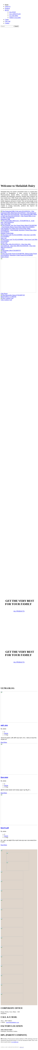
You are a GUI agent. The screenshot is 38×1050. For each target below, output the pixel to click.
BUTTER (3, 252)
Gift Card (7, 21)
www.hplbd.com (14, 1042)
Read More (4, 742)
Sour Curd (4, 238)
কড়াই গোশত (4, 725)
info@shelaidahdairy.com (12, 1022)
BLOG (7, 10)
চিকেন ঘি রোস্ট (5, 828)
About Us (7, 6)
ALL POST (12, 12)
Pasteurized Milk (5, 219)
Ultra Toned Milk (5, 224)
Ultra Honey (4, 293)
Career (7, 19)
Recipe (6, 733)
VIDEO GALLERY (15, 17)
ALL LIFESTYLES (15, 14)
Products (7, 8)
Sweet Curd (4, 242)
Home (6, 4)
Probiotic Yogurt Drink (7, 233)
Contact (7, 23)
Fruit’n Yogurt (5, 256)
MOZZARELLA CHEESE (8, 296)
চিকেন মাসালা (4, 777)
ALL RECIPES (13, 15)
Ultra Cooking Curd (6, 300)
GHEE (3, 249)
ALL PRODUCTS (19, 611)
